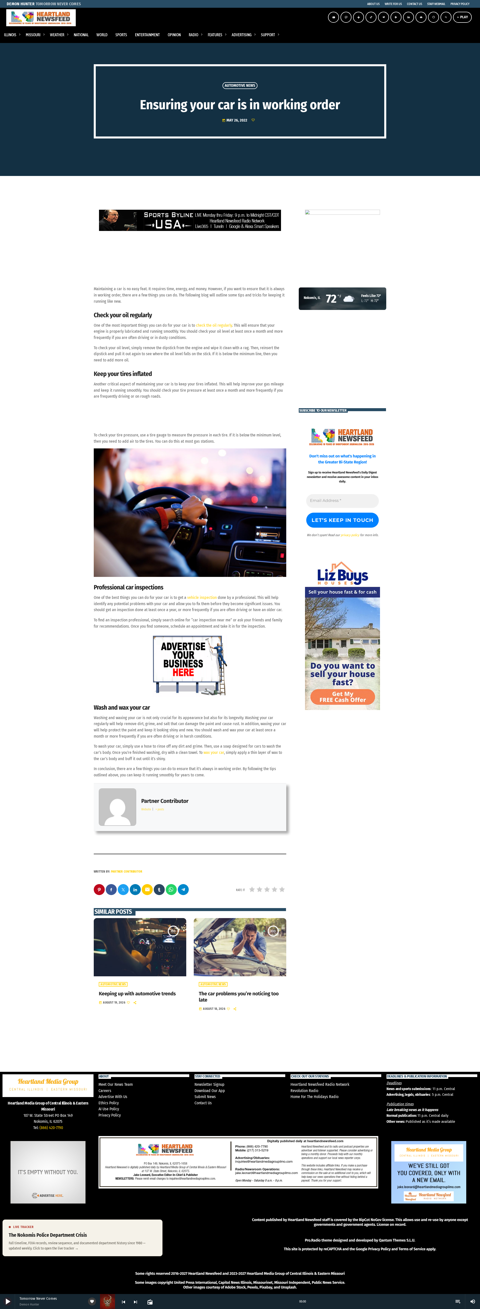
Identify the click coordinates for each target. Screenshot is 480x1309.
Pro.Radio (312, 1240)
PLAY (462, 17)
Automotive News (240, 85)
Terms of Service (412, 1249)
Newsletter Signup (209, 1084)
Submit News (205, 1096)
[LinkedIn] (408, 17)
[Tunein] (358, 17)
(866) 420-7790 (51, 1127)
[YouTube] (333, 17)
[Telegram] (383, 17)
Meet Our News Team (115, 1084)
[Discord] (421, 17)
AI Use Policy (108, 1109)
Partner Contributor (126, 871)
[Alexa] (433, 17)
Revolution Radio (304, 1090)
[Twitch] (346, 17)
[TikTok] (371, 17)
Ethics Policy (108, 1103)
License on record (391, 1224)
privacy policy (350, 535)
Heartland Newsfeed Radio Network (319, 1084)
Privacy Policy (109, 1115)
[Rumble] (396, 17)
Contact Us (203, 1103)
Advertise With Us (112, 1096)
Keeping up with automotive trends (137, 994)
